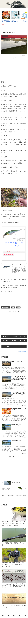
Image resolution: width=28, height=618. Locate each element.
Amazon (19, 252)
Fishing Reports (6, 307)
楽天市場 (8, 252)
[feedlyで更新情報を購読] (7, 346)
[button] (25, 323)
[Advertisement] (14, 69)
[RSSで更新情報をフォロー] (20, 346)
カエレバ (16, 246)
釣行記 (18, 307)
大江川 (13, 307)
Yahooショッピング (8, 254)
